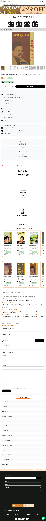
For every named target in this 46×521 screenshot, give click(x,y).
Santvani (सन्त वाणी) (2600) (7, 459)
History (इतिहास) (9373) (6, 450)
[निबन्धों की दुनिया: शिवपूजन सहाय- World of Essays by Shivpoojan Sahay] (21, 274)
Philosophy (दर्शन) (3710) (6, 454)
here (33, 321)
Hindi (6, 29)
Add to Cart (30, 86)
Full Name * (4, 365)
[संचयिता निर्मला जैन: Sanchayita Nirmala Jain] (8, 243)
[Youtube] (18, 510)
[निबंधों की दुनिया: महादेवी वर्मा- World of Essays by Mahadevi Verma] (33, 274)
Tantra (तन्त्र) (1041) (6, 406)
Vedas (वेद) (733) (5, 411)
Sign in (38, 1)
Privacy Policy (31, 388)
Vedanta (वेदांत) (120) (6, 464)
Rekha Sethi (18, 97)
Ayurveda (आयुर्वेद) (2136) (7, 416)
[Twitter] (11, 510)
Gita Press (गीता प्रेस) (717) (7, 440)
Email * (3, 372)
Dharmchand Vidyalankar (32, 249)
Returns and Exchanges (10, 130)
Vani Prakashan (13, 94)
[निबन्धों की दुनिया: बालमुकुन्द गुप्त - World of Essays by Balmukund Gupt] (3, 68)
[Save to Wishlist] (37, 74)
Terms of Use (25, 388)
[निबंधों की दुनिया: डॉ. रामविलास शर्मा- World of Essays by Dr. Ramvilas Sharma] (8, 274)
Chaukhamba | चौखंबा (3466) (7, 421)
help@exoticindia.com (23, 317)
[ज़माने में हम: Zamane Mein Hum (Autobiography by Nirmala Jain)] (21, 243)
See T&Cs (25, 144)
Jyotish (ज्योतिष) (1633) (6, 425)
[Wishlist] (40, 1)
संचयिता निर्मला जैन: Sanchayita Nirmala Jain (7, 247)
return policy (6, 307)
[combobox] (23, 4)
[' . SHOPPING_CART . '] (43, 1)
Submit (6, 390)
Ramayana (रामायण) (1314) (7, 435)
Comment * (4, 355)
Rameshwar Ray (8, 248)
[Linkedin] (16, 510)
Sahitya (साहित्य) (10, 29)
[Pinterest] (13, 510)
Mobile (3, 381)
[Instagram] (14, 510)
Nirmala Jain (11, 97)
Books (4, 29)
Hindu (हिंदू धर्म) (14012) (6, 401)
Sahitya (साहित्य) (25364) (7, 445)
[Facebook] (10, 510)
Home (2, 29)
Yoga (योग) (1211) (5, 430)
